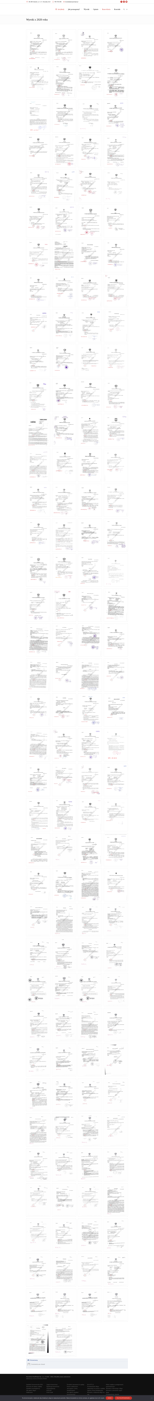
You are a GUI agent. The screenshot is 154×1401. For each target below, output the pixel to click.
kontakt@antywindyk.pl (71, 1)
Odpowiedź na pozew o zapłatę (96, 1388)
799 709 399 (57, 1)
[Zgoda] (152, 1398)
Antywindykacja (51, 1388)
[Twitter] (124, 2)
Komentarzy (33, 1360)
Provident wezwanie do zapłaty (75, 1384)
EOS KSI (49, 1390)
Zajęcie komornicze (52, 1384)
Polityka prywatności (123, 1398)
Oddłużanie (29, 1392)
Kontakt (40, 1378)
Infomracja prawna (31, 1378)
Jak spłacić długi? (31, 1390)
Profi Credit (50, 1392)
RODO (45, 1378)
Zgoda (109, 1398)
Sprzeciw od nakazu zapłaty (34, 1386)
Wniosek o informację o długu (114, 1388)
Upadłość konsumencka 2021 (34, 1384)
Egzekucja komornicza (53, 1386)
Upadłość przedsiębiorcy (33, 1388)
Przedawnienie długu (93, 1386)
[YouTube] (126, 2)
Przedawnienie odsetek (112, 1394)
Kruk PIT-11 (90, 1384)
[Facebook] (121, 2)
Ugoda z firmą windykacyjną (95, 1390)
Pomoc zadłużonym (72, 1386)
